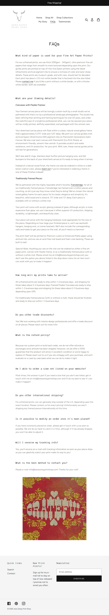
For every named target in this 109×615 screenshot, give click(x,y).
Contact (11, 573)
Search (10, 569)
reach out (46, 169)
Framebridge (77, 185)
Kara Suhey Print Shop (22, 609)
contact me (27, 81)
